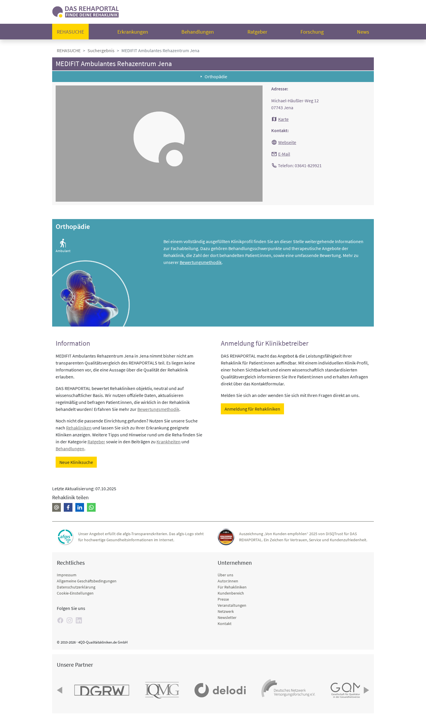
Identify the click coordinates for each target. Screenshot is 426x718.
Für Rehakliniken (232, 587)
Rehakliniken (79, 428)
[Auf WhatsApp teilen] (91, 507)
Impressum (67, 574)
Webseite (287, 142)
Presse (223, 599)
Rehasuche (70, 31)
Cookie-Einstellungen (75, 593)
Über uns (225, 574)
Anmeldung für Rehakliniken (252, 409)
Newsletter (227, 617)
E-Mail (284, 154)
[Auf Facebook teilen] (68, 507)
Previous (60, 690)
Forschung (312, 31)
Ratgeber (257, 31)
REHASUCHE (69, 50)
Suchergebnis (101, 50)
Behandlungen (197, 31)
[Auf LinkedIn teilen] (79, 507)
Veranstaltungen (232, 605)
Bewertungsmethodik (201, 262)
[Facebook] (60, 620)
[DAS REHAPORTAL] (85, 11)
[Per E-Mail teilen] (56, 507)
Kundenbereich (231, 593)
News (363, 31)
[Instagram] (69, 620)
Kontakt (225, 623)
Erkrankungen (132, 31)
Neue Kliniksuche (76, 462)
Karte (283, 119)
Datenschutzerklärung (76, 587)
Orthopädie (216, 76)
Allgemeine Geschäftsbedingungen (86, 581)
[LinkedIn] (78, 620)
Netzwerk (226, 611)
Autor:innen (228, 581)
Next (366, 690)
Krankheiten (168, 441)
